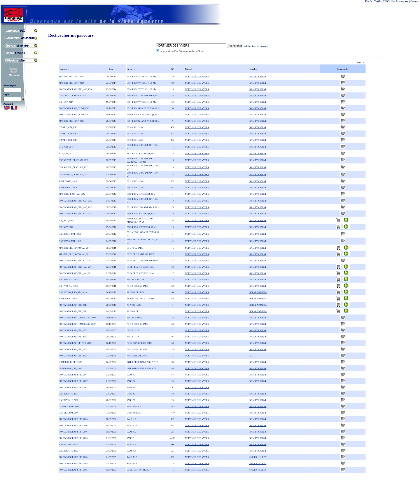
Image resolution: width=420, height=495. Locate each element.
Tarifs (377, 1)
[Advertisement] (402, 98)
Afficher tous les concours (256, 46)
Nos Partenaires (399, 1)
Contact (414, 1)
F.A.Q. (368, 1)
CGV (386, 1)
